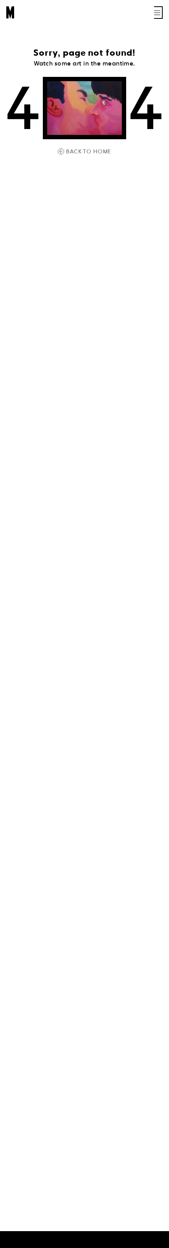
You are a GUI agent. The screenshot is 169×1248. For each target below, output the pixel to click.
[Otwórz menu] (158, 12)
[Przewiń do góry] (156, 1241)
